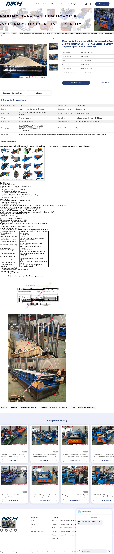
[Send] (109, 551)
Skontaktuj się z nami (75, 4)
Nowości (64, 4)
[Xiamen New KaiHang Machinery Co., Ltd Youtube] (6, 530)
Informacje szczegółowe (12, 93)
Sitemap (14, 552)
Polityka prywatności (5, 552)
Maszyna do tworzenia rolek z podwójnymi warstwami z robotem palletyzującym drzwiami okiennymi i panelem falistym (14, 455)
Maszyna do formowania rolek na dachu (32, 33)
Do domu (39, 4)
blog (32, 528)
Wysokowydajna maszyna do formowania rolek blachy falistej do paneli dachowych (44, 455)
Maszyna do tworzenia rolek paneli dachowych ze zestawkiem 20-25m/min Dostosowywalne (75, 455)
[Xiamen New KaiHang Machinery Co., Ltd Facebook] (1, 530)
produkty (51, 4)
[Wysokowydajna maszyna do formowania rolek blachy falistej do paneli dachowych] (45, 439)
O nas (45, 4)
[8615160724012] (10, 530)
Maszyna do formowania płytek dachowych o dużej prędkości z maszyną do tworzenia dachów (14, 496)
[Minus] (109, 512)
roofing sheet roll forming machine (23, 407)
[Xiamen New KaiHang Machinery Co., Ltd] (14, 4)
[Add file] (78, 551)
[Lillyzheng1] (15, 530)
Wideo (58, 4)
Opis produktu (38, 93)
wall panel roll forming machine (84, 407)
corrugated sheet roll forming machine (54, 407)
